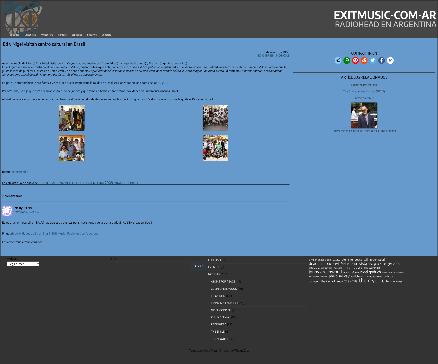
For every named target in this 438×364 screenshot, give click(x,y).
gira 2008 (380, 264)
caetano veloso (63, 182)
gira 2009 (105, 182)
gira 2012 (314, 267)
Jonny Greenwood (224, 303)
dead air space (321, 263)
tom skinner (394, 281)
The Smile (217, 331)
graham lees (326, 268)
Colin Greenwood (224, 288)
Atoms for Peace (223, 281)
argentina (336, 260)
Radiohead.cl (20, 172)
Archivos (12, 258)
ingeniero (337, 267)
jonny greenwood (325, 271)
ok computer (399, 272)
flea (371, 263)
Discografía (30, 34)
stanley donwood (373, 276)
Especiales (77, 34)
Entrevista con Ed (364, 97)
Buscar (112, 258)
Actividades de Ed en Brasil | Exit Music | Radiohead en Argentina (57, 233)
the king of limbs (332, 281)
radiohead (357, 276)
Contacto (106, 34)
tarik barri (389, 276)
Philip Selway (220, 317)
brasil (43, 182)
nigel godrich (126, 182)
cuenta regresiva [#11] (364, 84)
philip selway (339, 276)
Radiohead (218, 324)
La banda (14, 34)
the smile (350, 281)
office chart (387, 272)
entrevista (359, 263)
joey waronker (372, 267)
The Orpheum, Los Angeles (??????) (364, 91)
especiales (215, 260)
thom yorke (371, 280)
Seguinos (92, 34)
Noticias (62, 34)
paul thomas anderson (318, 277)
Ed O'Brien (265, 55)
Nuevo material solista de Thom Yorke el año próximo (364, 130)
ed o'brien (86, 182)
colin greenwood (374, 259)
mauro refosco (351, 272)
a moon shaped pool (320, 259)
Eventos (214, 267)
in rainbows (353, 267)
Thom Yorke (219, 338)
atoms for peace (352, 259)
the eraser (314, 281)
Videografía (47, 34)
